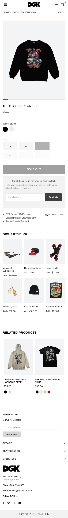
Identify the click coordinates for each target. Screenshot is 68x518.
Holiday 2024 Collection (24, 12)
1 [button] (5, 99)
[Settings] (56, 4)
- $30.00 (9, 311)
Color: (9, 124)
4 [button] (22, 99)
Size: (6, 140)
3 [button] (17, 99)
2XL (26, 155)
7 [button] (40, 99)
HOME (6, 12)
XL (10, 155)
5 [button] (28, 99)
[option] (34, 60)
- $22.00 (52, 311)
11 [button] (62, 99)
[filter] (5, 129)
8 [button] (45, 99)
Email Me (53, 197)
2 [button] (11, 99)
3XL (42, 155)
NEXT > (61, 12)
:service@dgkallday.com (20, 490)
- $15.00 (30, 311)
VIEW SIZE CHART (56, 215)
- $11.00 (52, 272)
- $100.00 (10, 275)
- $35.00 (30, 272)
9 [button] (51, 99)
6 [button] (34, 99)
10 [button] (57, 99)
